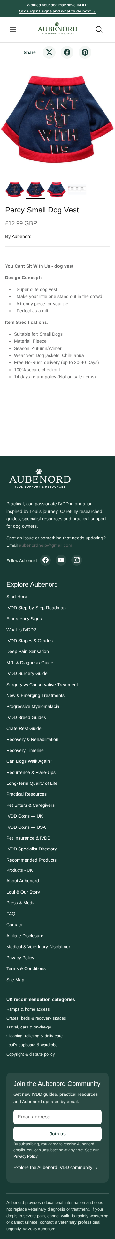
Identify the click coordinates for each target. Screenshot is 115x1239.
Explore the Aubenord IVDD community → (55, 1167)
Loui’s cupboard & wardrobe (31, 1044)
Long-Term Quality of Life (31, 783)
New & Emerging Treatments (35, 695)
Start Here (16, 596)
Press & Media (21, 902)
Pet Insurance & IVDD (28, 838)
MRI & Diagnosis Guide (29, 662)
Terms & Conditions (26, 968)
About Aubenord (22, 880)
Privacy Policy (20, 957)
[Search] (102, 29)
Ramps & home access (28, 1009)
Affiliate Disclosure (24, 935)
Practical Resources (26, 794)
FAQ (10, 913)
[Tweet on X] (49, 52)
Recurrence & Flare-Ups (31, 772)
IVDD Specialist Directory (31, 848)
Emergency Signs (24, 618)
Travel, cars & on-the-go (28, 1027)
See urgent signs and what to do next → (57, 11)
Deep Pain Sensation (27, 651)
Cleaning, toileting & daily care (34, 1036)
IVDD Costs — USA (26, 827)
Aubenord (22, 236)
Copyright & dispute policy (30, 1054)
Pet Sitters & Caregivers (30, 805)
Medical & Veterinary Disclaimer (38, 946)
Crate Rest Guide (24, 728)
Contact (14, 924)
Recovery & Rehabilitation (32, 739)
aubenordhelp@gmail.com (45, 545)
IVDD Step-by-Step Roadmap (36, 607)
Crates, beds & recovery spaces (36, 1018)
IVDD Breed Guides (26, 717)
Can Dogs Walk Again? (29, 761)
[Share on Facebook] (67, 52)
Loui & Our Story (23, 891)
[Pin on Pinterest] (85, 52)
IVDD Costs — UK (24, 816)
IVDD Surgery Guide (27, 673)
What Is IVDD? (21, 629)
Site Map (15, 979)
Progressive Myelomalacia (32, 706)
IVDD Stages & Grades (29, 640)
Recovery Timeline (25, 750)
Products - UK (19, 870)
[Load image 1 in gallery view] (57, 119)
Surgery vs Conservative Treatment (42, 684)
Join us (58, 1133)
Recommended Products (31, 860)
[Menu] (13, 29)
